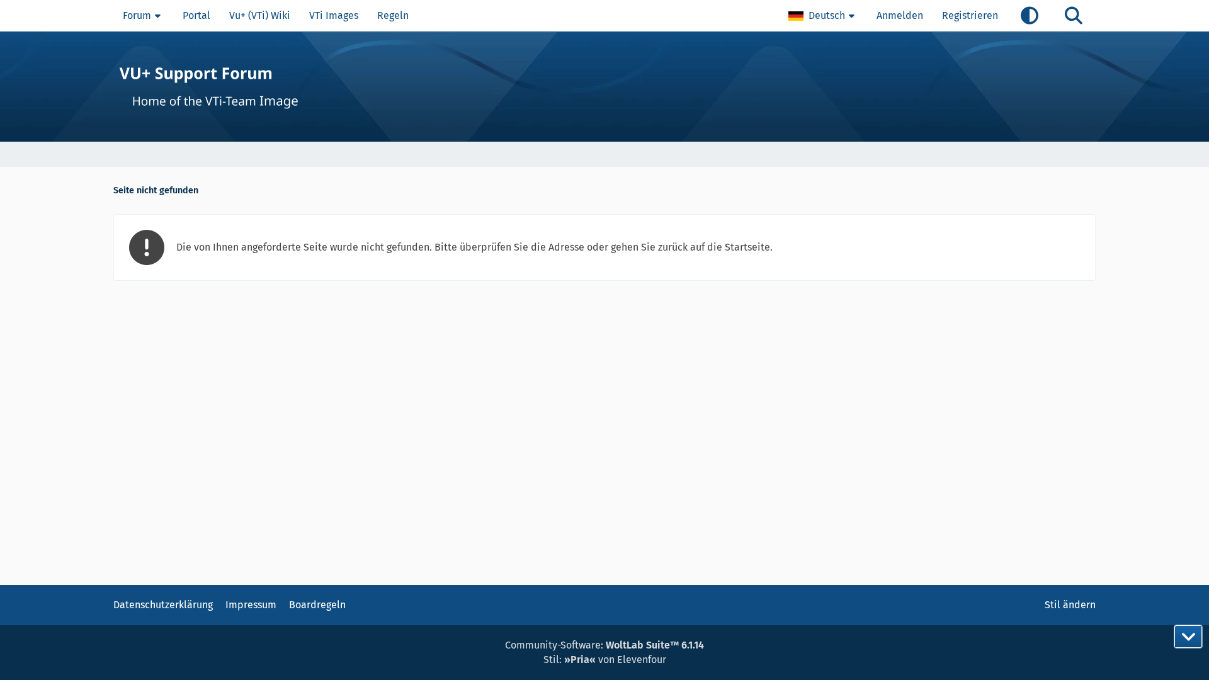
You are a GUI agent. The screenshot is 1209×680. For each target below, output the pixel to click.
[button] (823, 15)
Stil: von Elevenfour (604, 660)
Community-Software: (604, 645)
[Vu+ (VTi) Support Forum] (604, 86)
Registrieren (970, 15)
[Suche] (1074, 15)
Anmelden (900, 15)
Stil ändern (1070, 605)
